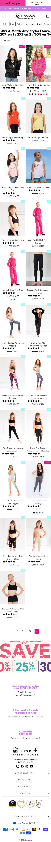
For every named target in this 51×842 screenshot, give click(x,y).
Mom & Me (36, 24)
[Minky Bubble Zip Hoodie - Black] (32, 94)
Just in (5, 24)
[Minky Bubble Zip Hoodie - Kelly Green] (30, 94)
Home (4, 648)
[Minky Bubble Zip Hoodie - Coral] (44, 94)
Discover (24, 793)
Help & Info (25, 787)
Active (20, 24)
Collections (12, 648)
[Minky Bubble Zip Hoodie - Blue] (35, 94)
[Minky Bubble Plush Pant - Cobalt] (14, 299)
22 (30, 631)
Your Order (25, 780)
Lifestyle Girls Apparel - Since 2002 (25, 18)
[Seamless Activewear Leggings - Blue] (37, 513)
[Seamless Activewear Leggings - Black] (34, 513)
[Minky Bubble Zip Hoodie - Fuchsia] (47, 94)
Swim (12, 24)
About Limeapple (25, 773)
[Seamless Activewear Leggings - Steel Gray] (42, 513)
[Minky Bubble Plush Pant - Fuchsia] (11, 299)
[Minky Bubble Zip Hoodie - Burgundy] (38, 94)
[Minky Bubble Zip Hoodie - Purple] (41, 94)
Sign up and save (25, 816)
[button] (9, 88)
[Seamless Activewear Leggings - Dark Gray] (40, 513)
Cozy (27, 24)
